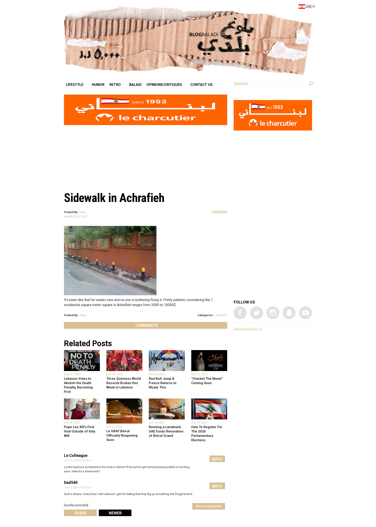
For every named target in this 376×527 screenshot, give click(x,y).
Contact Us (219, 7)
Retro (145, 7)
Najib (82, 212)
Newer (115, 513)
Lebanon (219, 212)
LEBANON (221, 315)
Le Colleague (75, 455)
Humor (131, 7)
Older (80, 513)
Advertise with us (248, 329)
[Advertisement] (145, 155)
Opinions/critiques (187, 7)
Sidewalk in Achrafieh (114, 198)
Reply (217, 459)
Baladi (162, 7)
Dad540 (70, 482)
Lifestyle (111, 7)
